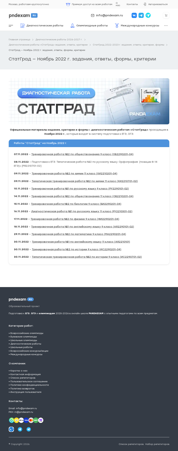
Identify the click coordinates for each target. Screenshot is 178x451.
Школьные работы (21, 347)
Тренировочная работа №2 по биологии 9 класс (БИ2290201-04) (76, 203)
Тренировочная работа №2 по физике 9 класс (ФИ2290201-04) (75, 219)
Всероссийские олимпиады (26, 333)
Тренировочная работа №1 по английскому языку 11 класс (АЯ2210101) (81, 241)
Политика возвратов (22, 388)
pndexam (22, 15)
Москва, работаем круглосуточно (29, 4)
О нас (118, 4)
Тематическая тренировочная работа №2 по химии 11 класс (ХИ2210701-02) (85, 181)
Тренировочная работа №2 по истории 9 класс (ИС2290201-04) (76, 249)
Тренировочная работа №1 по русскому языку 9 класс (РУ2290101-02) (80, 188)
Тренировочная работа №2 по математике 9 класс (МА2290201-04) (78, 234)
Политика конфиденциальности (29, 385)
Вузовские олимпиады (23, 336)
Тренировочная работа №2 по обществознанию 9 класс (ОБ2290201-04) (82, 154)
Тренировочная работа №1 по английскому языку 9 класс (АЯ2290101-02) (82, 226)
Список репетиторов (22, 377)
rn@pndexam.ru (23, 412)
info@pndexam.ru (109, 15)
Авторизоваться (155, 5)
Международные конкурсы (26, 354)
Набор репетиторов (157, 444)
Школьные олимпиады (23, 340)
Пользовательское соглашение (28, 381)
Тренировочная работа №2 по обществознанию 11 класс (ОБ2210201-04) (82, 196)
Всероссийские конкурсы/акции (29, 351)
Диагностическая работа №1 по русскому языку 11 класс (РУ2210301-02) (81, 211)
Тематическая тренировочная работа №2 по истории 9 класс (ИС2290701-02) (87, 256)
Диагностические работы (25, 343)
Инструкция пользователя (25, 392)
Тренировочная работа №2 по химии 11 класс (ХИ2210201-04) (74, 173)
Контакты (132, 4)
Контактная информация (25, 374)
